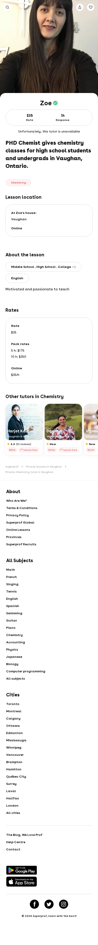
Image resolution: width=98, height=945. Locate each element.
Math (10, 569)
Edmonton (14, 733)
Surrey (11, 784)
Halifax (12, 798)
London (12, 805)
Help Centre (15, 842)
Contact (13, 849)
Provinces (13, 537)
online (16, 228)
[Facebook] (34, 904)
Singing (12, 584)
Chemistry (14, 635)
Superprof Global (20, 522)
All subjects (15, 678)
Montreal (13, 711)
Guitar (11, 620)
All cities (13, 813)
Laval (11, 791)
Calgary (13, 718)
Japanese (14, 657)
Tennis (11, 591)
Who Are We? (16, 500)
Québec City (16, 776)
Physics (12, 649)
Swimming (14, 613)
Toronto (12, 704)
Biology (12, 664)
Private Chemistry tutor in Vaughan (29, 472)
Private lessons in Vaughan (44, 466)
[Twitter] (49, 904)
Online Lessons (18, 529)
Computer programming (25, 671)
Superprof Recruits (21, 544)
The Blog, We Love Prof (24, 835)
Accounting (15, 642)
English (12, 598)
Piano (10, 627)
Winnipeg (13, 747)
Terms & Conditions (21, 508)
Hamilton (13, 769)
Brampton (14, 762)
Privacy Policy (17, 515)
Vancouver (15, 754)
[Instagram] (63, 904)
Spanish (12, 606)
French (11, 577)
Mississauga (16, 740)
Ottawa (13, 725)
